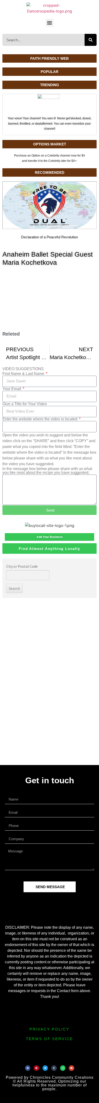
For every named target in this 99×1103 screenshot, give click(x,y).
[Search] (91, 40)
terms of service (49, 1039)
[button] (50, 23)
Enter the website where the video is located (40, 419)
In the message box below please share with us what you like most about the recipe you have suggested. (47, 471)
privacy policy (49, 1029)
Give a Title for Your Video (24, 404)
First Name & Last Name (23, 374)
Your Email (12, 389)
